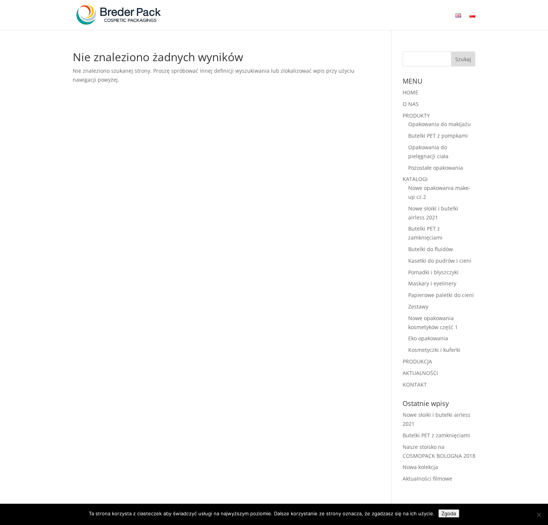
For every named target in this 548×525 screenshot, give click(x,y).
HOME (410, 92)
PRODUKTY (416, 115)
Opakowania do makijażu (439, 124)
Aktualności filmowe (427, 478)
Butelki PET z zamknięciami (436, 435)
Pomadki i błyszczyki (433, 272)
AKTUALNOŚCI (420, 372)
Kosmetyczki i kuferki (434, 349)
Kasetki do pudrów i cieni (439, 260)
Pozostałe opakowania (435, 167)
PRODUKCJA (417, 361)
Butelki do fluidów (430, 249)
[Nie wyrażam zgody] (538, 514)
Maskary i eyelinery (432, 283)
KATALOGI (415, 178)
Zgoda (448, 513)
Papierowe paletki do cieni (441, 295)
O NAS (411, 103)
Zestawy (418, 306)
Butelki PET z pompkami (438, 135)
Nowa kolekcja (420, 467)
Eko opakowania (428, 338)
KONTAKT (415, 384)
